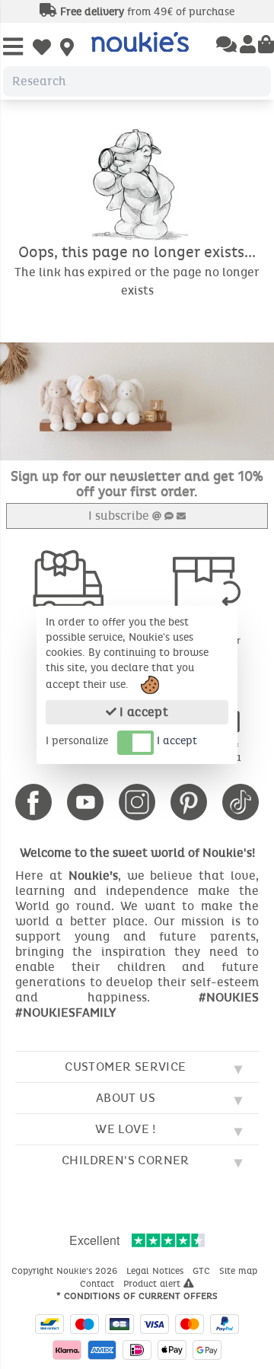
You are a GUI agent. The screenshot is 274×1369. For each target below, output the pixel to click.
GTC (203, 1271)
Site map (239, 1271)
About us (125, 1097)
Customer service (125, 1066)
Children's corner (126, 1160)
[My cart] (266, 45)
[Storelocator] (67, 48)
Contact (98, 1283)
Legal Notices (156, 1271)
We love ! (125, 1129)
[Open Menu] (13, 47)
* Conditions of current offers (137, 1296)
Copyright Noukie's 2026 (65, 1271)
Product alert (153, 1283)
